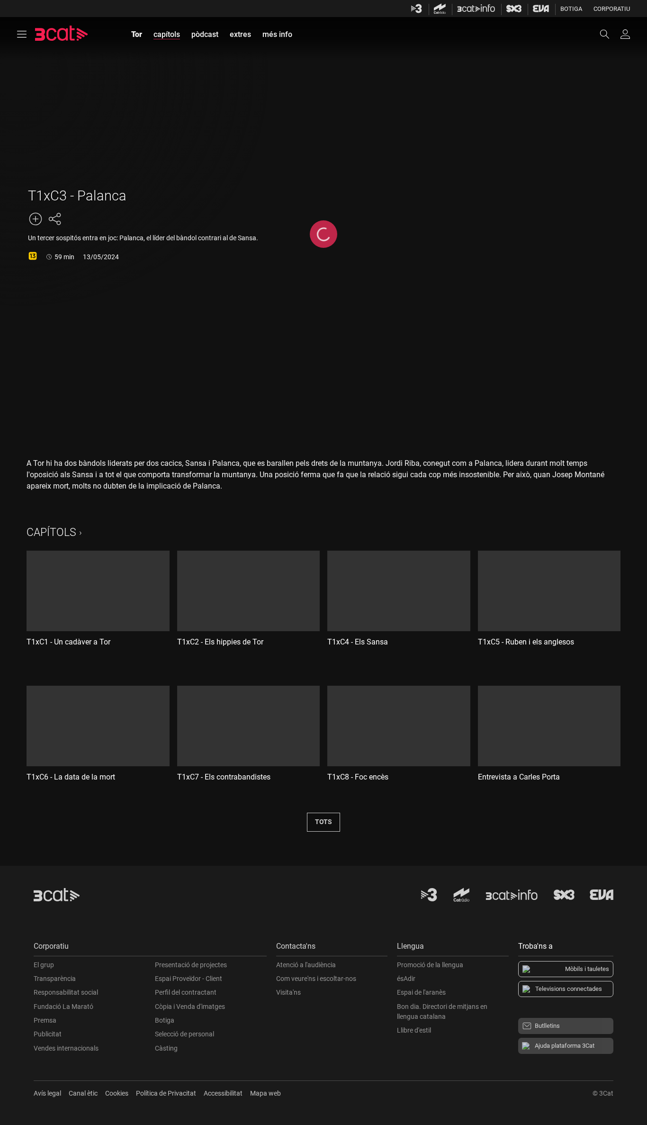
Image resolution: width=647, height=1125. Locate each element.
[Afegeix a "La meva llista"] (35, 219)
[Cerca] (609, 34)
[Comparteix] (54, 219)
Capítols (51, 532)
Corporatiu (611, 8)
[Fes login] (625, 34)
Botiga (571, 8)
